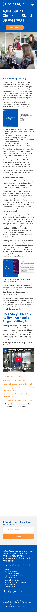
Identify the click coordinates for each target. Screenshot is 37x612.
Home (7, 569)
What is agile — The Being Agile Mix (15, 380)
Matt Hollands (12, 607)
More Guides (14, 28)
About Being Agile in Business (16, 582)
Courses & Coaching (12, 574)
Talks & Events (10, 578)
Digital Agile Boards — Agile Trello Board (17, 384)
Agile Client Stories (12, 580)
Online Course (10, 586)
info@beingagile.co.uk (19, 565)
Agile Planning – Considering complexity (18, 400)
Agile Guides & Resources (12, 376)
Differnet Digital (22, 607)
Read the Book (10, 584)
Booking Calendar (11, 571)
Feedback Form (9, 605)
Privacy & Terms (27, 602)
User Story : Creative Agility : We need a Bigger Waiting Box (17, 317)
